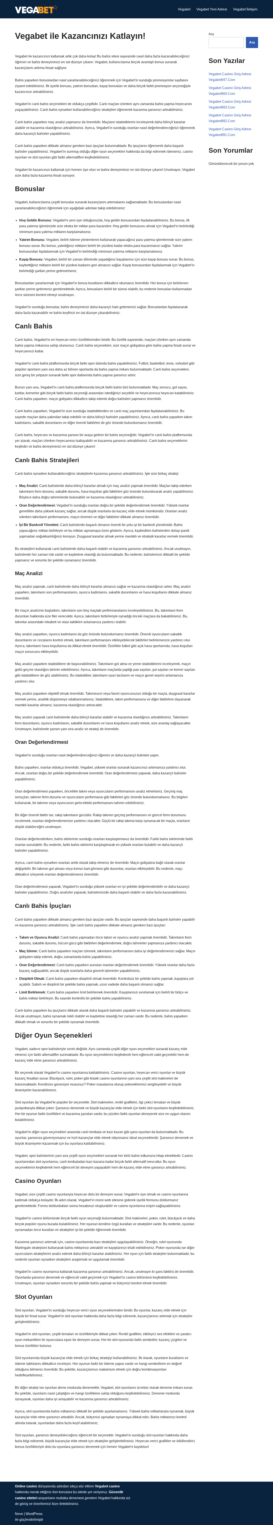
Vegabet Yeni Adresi (211, 9)
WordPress (34, 1514)
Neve (19, 1514)
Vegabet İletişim (245, 9)
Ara (211, 34)
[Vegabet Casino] (36, 9)
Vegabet (184, 9)
